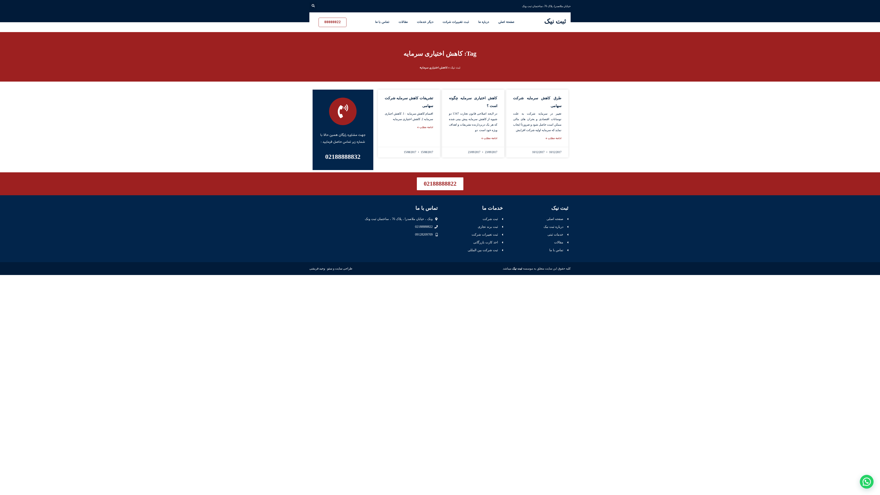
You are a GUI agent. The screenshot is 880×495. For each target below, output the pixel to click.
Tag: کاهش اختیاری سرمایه (440, 53)
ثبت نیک (555, 21)
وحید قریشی (317, 268)
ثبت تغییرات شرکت (456, 22)
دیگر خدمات (425, 22)
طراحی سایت (343, 268)
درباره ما (483, 22)
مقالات (403, 22)
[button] (313, 6)
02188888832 (342, 156)
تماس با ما (382, 22)
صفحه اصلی (506, 22)
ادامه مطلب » (553, 138)
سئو (329, 268)
